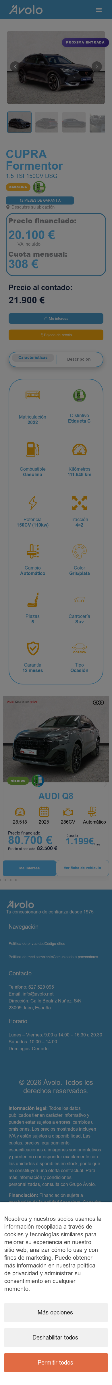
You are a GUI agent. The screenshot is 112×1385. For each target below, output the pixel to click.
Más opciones (55, 1312)
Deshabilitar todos (55, 1338)
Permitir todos (55, 1363)
